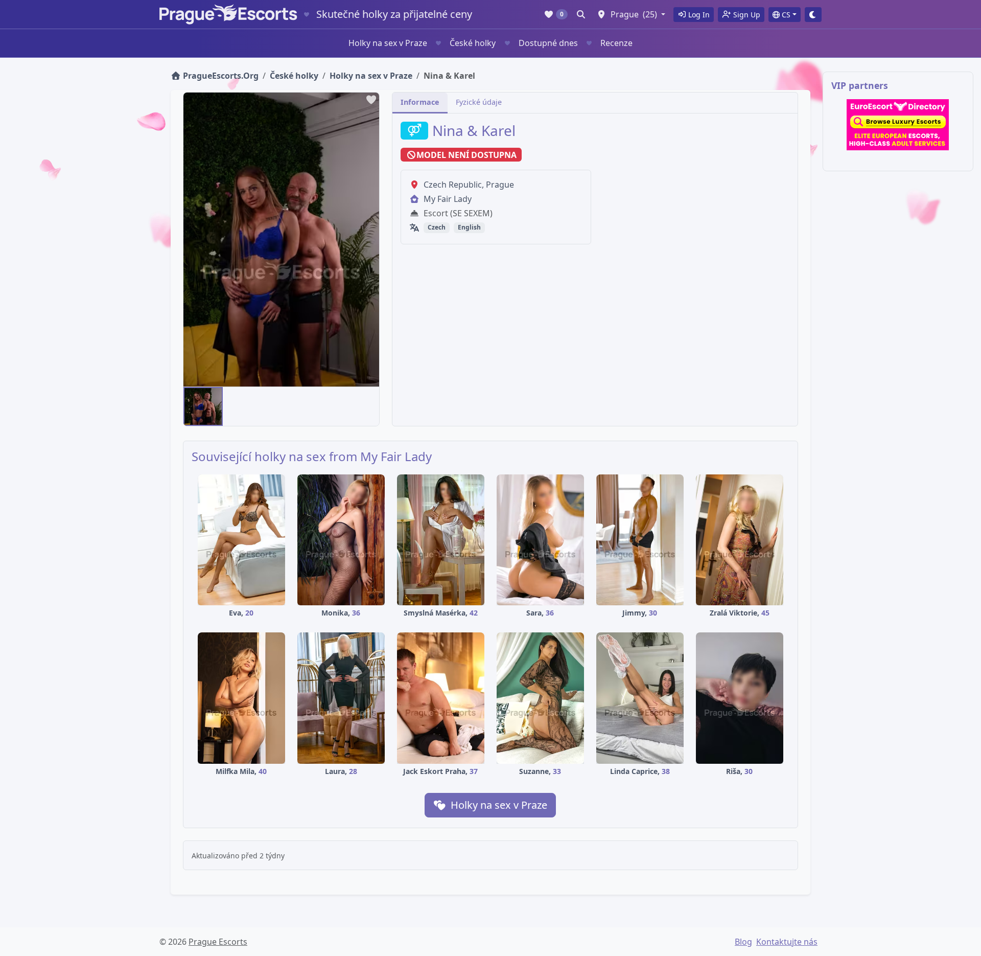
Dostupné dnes (548, 43)
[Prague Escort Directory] (898, 124)
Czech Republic (453, 184)
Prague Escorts (218, 941)
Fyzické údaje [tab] (479, 102)
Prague (500, 184)
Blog (743, 941)
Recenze (616, 43)
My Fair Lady (448, 198)
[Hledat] (581, 14)
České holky (473, 43)
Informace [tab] (420, 102)
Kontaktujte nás (787, 941)
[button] (630, 14)
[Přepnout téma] (813, 14)
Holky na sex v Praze (387, 43)
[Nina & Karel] (203, 406)
